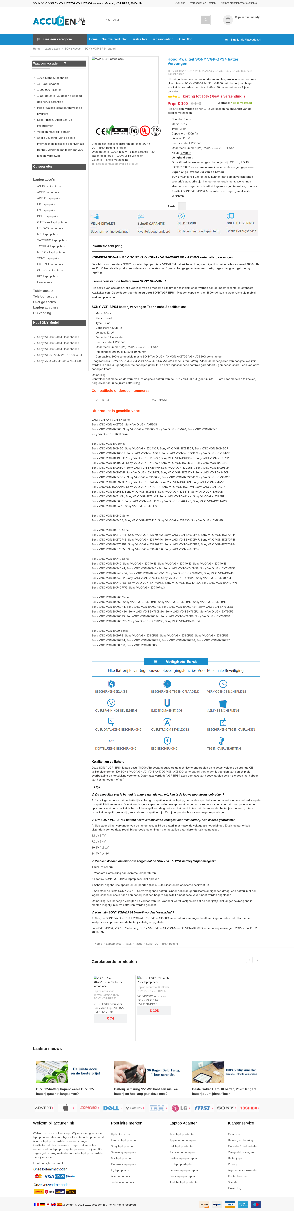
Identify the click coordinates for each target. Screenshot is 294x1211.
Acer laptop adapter (182, 1134)
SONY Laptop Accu (49, 258)
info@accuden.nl (250, 39)
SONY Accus (72, 48)
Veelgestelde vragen (241, 1152)
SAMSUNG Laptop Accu (52, 240)
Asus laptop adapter (182, 1152)
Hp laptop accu (120, 1134)
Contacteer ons (237, 1176)
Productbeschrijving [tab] (107, 246)
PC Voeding (42, 313)
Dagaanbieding (162, 39)
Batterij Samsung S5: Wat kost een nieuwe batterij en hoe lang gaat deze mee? (146, 1091)
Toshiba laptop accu (123, 1182)
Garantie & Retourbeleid (243, 1146)
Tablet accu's (43, 291)
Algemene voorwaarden (243, 1170)
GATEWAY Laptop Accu (52, 222)
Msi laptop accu (121, 1158)
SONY (183, 123)
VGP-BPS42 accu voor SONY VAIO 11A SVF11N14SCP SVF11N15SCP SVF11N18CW (151, 1000)
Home (93, 39)
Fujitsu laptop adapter (183, 1158)
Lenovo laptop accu (123, 1140)
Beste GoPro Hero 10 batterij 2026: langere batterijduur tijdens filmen (224, 1091)
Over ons (180, 2)
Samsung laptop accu (124, 1152)
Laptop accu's (44, 179)
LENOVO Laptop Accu (51, 228)
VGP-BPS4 (211, 147)
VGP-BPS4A (226, 147)
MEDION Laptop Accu (51, 252)
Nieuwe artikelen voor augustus (239, 2)
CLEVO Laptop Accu (50, 270)
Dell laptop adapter (182, 1146)
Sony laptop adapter (182, 1176)
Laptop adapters (45, 307)
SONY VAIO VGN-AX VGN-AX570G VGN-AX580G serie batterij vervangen (167, 771)
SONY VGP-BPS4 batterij (100, 48)
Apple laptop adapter (183, 1140)
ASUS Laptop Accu (49, 186)
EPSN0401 (196, 143)
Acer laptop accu (121, 1176)
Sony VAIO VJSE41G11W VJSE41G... (61, 361)
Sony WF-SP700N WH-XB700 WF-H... (61, 355)
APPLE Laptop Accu (49, 198)
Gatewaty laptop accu (124, 1164)
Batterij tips (235, 1158)
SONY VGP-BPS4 (186, 378)
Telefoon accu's (45, 296)
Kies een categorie (57, 39)
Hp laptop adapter (181, 1164)
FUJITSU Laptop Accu (51, 264)
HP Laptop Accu (47, 204)
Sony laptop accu (122, 1146)
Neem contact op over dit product (116, 163)
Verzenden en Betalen (203, 2)
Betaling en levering (240, 1140)
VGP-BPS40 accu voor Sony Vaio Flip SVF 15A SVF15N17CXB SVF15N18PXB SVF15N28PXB (108, 1008)
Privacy (232, 1164)
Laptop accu (52, 48)
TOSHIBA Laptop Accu (51, 246)
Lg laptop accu (120, 1170)
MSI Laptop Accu (48, 234)
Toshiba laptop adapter (184, 1182)
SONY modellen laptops (138, 264)
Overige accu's (44, 302)
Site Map (233, 1182)
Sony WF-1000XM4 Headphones (58, 337)
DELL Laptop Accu (48, 216)
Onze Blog (184, 39)
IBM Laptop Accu (48, 276)
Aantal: (172, 206)
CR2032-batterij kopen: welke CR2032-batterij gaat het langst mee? (65, 1091)
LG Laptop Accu (47, 210)
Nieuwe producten (115, 39)
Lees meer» (44, 282)
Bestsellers (139, 39)
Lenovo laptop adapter (184, 1170)
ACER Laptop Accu (49, 192)
